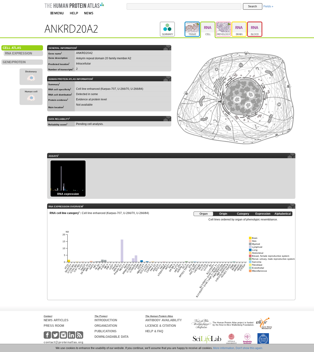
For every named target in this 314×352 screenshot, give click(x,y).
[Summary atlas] (172, 23)
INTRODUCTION (105, 320)
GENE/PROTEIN (14, 62)
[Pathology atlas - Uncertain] (223, 23)
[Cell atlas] (208, 23)
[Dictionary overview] (31, 78)
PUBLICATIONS (105, 331)
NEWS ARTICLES (56, 320)
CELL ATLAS (12, 48)
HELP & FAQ (154, 331)
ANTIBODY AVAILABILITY (163, 320)
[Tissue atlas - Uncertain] (192, 23)
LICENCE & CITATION (160, 325)
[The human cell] (31, 98)
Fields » (268, 6)
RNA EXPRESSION (18, 53)
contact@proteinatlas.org (63, 342)
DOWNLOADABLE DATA (111, 336)
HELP (74, 13)
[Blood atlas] (254, 23)
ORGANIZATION (105, 325)
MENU (59, 13)
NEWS (89, 13)
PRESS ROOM (54, 325)
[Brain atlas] (239, 23)
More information (223, 348)
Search (252, 6)
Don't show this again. (249, 348)
